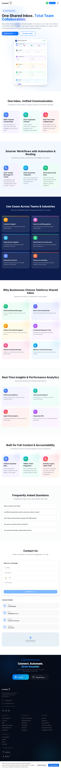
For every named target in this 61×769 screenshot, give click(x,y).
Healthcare (24, 723)
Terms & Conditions (46, 725)
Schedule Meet (45, 723)
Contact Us (44, 720)
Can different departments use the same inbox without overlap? (21, 512)
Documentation (5, 737)
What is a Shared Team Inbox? (12, 506)
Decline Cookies (42, 765)
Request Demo (52, 2)
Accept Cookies (54, 765)
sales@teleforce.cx (9, 703)
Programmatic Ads (6, 727)
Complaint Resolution (47, 727)
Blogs (3, 742)
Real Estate (24, 725)
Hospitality (24, 730)
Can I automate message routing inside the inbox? (18, 530)
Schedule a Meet (27, 33)
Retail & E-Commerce (27, 718)
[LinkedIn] (6, 710)
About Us (44, 718)
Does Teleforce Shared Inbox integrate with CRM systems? (20, 518)
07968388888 (8, 700)
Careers (4, 739)
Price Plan (4, 744)
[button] (6, 578)
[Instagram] (9, 710)
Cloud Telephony (6, 718)
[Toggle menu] (57, 2)
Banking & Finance (26, 720)
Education (24, 727)
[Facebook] (3, 710)
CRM (3, 723)
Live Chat (4, 720)
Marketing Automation (7, 725)
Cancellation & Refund (47, 730)
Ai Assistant (5, 730)
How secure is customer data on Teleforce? (16, 524)
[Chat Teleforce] (47, 3)
